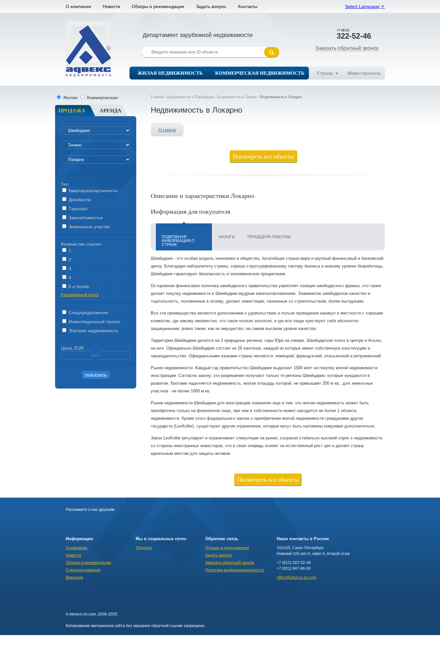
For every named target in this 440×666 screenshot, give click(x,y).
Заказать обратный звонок (346, 48)
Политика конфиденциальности (234, 570)
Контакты (247, 6)
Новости (111, 6)
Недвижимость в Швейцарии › (192, 97)
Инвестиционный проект (93, 321)
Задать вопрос (211, 6)
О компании (78, 6)
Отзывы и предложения (227, 548)
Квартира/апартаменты (92, 190)
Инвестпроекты (364, 73)
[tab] (184, 236)
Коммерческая (102, 97)
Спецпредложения (87, 312)
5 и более (78, 286)
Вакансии (74, 577)
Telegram (144, 548)
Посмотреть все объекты (263, 156)
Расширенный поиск (80, 295)
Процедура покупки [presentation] (269, 237)
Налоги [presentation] (227, 237)
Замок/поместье (85, 217)
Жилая (70, 97)
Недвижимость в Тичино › (238, 97)
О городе (167, 129)
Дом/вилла (79, 199)
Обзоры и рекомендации (158, 6)
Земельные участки (88, 226)
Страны (325, 73)
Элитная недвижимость (92, 330)
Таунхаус (77, 208)
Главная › (159, 97)
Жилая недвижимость (170, 73)
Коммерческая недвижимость (259, 73)
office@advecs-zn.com (296, 577)
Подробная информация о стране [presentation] (178, 241)
